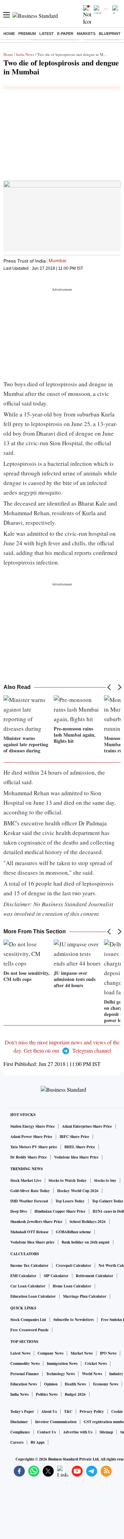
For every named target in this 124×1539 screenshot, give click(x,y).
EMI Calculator (23, 1275)
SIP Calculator (56, 1275)
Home (9, 34)
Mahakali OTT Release (29, 1231)
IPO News (108, 1353)
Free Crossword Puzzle (29, 1330)
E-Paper (65, 34)
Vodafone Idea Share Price (76, 1157)
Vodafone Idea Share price (32, 1242)
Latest (46, 34)
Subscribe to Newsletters (73, 1319)
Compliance (20, 1432)
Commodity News (25, 1363)
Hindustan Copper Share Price (59, 1211)
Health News (75, 1384)
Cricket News (96, 1363)
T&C (68, 1411)
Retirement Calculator (94, 1275)
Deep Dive (18, 1211)
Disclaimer (19, 1421)
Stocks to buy (105, 1180)
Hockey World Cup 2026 (78, 1190)
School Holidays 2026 (88, 1221)
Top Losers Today (70, 1201)
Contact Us (46, 1432)
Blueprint (110, 34)
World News (92, 1373)
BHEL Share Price (79, 1146)
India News (25, 54)
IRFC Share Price (74, 1136)
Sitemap (106, 1432)
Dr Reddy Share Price (28, 1157)
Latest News (20, 1353)
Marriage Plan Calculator (84, 1296)
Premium (27, 34)
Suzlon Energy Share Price (32, 1126)
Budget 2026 (75, 1394)
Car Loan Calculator (27, 1286)
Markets (86, 34)
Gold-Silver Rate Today (30, 1190)
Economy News (105, 1384)
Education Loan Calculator (33, 1296)
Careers (16, 1442)
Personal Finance (24, 1373)
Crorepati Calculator (73, 1265)
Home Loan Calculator (72, 1286)
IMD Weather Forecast (29, 1201)
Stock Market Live (25, 1180)
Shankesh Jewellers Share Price (36, 1221)
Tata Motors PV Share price (33, 1146)
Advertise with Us (77, 1432)
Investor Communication (55, 1421)
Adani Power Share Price (31, 1136)
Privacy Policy (92, 1411)
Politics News (47, 1394)
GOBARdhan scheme (73, 1231)
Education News (23, 1384)
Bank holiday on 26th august (86, 1242)
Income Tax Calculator (29, 1265)
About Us (49, 1411)
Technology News (60, 1373)
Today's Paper (22, 1411)
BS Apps (37, 1442)
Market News (82, 1353)
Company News (50, 1353)
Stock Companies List (28, 1319)
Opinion (51, 1384)
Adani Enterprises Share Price (87, 1126)
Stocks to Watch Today (68, 1180)
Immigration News (62, 1363)
